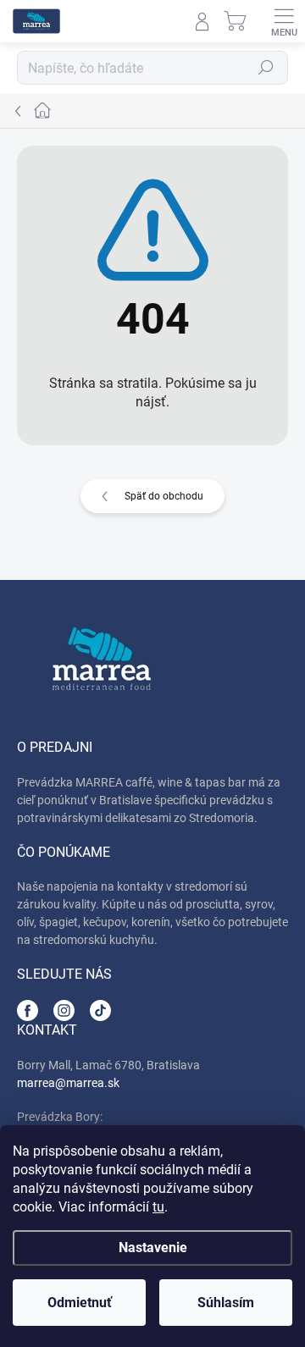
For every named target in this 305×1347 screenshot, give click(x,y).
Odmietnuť (79, 1303)
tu (158, 1207)
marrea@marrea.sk (68, 1083)
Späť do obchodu (164, 496)
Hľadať (266, 68)
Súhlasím (225, 1303)
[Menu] (284, 21)
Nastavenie (153, 1247)
